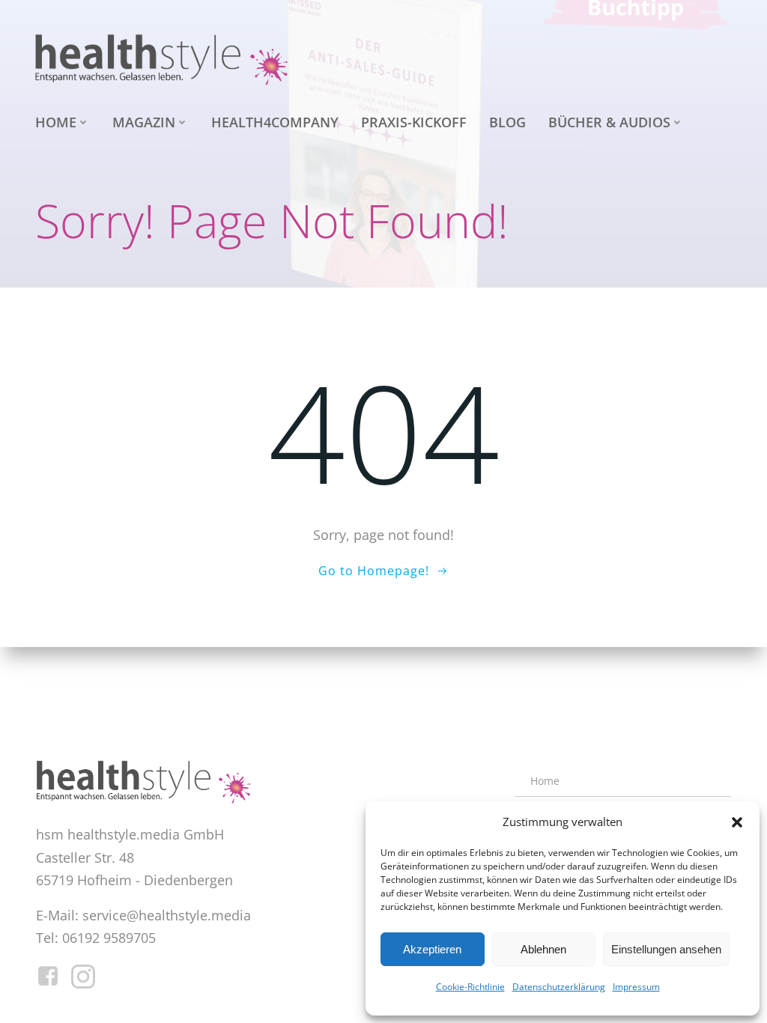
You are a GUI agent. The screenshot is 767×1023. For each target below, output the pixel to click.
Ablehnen (543, 949)
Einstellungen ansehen (666, 949)
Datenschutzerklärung (558, 986)
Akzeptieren (432, 949)
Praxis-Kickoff (414, 122)
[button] (737, 822)
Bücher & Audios (609, 122)
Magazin (143, 122)
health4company (275, 122)
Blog (507, 122)
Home (55, 122)
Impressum (636, 986)
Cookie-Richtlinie (470, 986)
